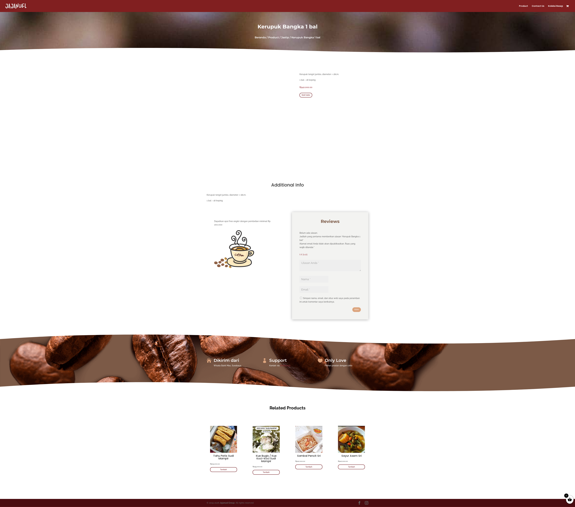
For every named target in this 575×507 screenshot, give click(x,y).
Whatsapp (285, 365)
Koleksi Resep (555, 6)
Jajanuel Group (227, 503)
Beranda (260, 37)
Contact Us (538, 6)
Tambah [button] (223, 470)
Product (523, 6)
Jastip (285, 37)
